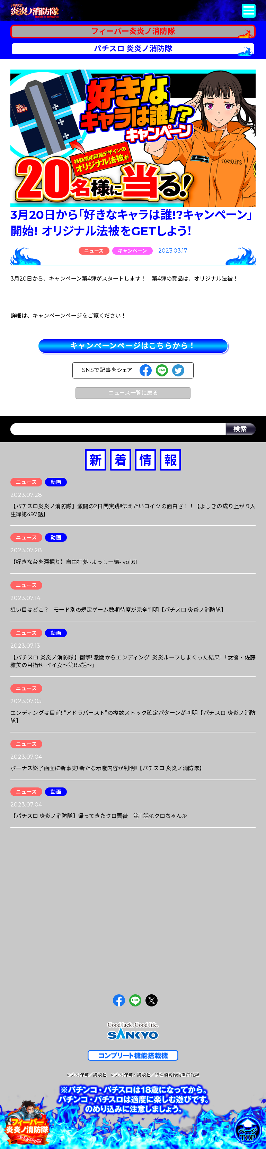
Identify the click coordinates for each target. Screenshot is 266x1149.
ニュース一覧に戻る (133, 393)
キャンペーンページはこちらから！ (133, 345)
